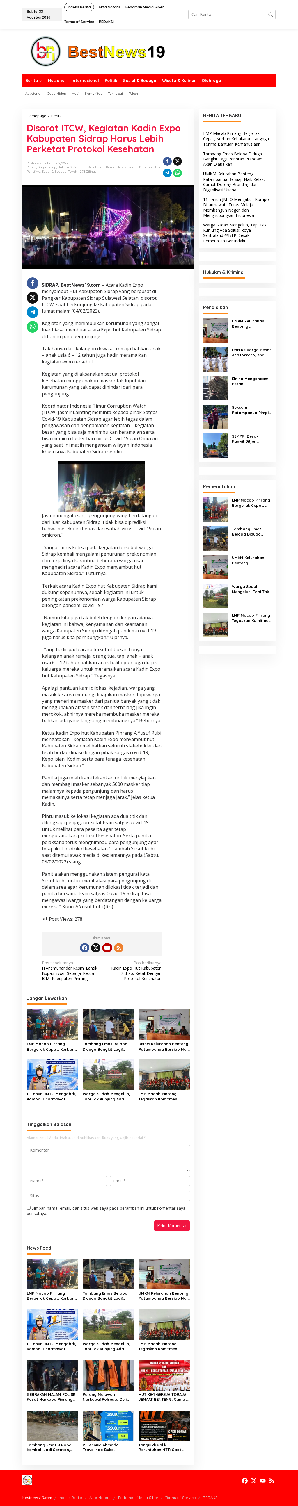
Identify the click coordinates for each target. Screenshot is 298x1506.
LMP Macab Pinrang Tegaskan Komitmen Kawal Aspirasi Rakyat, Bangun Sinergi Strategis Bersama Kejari (163, 1096)
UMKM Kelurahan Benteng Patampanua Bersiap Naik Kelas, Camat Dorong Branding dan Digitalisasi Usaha (164, 1046)
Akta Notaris (100, 1497)
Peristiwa (33, 171)
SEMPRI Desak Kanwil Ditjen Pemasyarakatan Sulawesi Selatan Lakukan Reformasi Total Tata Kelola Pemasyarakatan (250, 439)
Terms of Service (180, 1497)
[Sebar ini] (167, 161)
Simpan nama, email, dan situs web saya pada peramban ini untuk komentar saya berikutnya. (106, 1210)
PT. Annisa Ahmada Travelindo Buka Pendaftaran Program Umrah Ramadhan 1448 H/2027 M (105, 1448)
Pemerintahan (150, 167)
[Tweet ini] (177, 161)
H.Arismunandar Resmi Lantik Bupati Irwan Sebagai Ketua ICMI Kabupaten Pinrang (69, 971)
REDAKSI (211, 1497)
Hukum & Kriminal (72, 167)
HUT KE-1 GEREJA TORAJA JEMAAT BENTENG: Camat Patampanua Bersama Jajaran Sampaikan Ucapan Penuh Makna (163, 1397)
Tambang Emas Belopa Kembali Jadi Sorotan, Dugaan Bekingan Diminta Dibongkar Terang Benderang (52, 1448)
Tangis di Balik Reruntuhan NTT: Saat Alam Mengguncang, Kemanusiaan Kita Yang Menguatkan (161, 1448)
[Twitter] (95, 947)
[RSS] (118, 947)
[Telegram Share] (167, 173)
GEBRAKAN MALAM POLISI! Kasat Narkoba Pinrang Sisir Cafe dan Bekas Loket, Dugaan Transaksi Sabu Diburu (51, 1397)
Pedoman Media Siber (138, 1497)
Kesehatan (96, 167)
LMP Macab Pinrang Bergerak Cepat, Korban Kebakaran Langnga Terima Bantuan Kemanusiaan (50, 1046)
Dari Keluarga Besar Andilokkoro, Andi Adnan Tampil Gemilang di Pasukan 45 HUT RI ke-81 (251, 352)
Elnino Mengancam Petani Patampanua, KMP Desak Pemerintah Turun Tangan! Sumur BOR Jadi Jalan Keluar (250, 381)
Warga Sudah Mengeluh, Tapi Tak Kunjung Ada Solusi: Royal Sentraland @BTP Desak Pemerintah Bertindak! (106, 1096)
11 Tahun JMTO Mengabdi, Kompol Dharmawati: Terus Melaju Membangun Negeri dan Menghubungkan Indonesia (51, 1096)
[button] (271, 14)
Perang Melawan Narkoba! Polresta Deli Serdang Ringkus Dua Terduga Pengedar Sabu (106, 1397)
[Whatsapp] (177, 173)
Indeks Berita (70, 1497)
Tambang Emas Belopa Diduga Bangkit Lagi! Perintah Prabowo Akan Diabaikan (105, 1046)
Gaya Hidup (47, 167)
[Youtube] (107, 947)
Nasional (131, 167)
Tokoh (72, 171)
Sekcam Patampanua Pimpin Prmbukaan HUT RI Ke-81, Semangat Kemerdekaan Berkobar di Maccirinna (251, 410)
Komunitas (114, 167)
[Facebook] (84, 947)
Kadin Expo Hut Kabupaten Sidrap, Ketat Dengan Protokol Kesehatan (136, 971)
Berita (31, 167)
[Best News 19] (97, 51)
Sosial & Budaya (54, 171)
